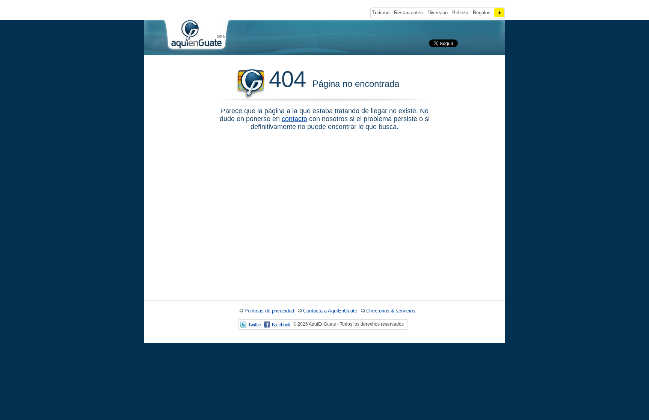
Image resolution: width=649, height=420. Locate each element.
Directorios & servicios (390, 311)
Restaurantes (408, 12)
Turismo (380, 12)
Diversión (437, 12)
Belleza (460, 12)
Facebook (277, 324)
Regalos (482, 12)
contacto (294, 119)
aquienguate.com (196, 36)
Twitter (251, 324)
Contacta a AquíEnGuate (330, 311)
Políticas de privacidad (269, 311)
